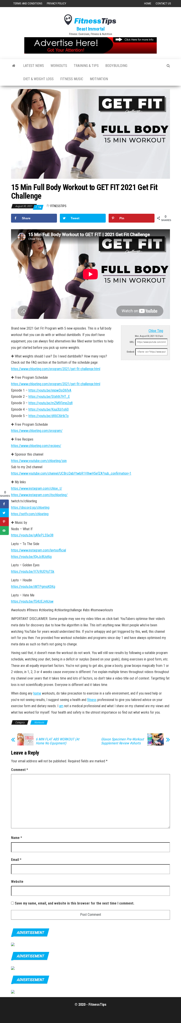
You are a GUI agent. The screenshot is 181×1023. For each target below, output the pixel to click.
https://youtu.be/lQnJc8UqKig (31, 557)
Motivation (99, 79)
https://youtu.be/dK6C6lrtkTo (48, 416)
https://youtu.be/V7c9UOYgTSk (32, 571)
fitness (91, 700)
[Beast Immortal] (14, 65)
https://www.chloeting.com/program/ (36, 431)
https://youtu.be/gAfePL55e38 (32, 535)
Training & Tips (86, 66)
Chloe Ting (156, 331)
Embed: (131, 351)
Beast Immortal (91, 29)
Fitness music (71, 79)
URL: (132, 342)
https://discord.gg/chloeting (30, 507)
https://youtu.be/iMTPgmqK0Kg (33, 586)
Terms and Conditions (27, 3)
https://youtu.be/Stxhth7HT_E (49, 396)
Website (17, 881)
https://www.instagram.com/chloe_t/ (36, 488)
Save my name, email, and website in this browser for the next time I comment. (74, 903)
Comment (19, 770)
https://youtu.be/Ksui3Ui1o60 (48, 409)
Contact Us (163, 3)
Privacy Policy (56, 3)
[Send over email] (4, 530)
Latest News (33, 66)
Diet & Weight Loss (38, 79)
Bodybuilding (116, 66)
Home (147, 3)
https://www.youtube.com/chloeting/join (39, 461)
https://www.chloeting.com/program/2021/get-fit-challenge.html (55, 369)
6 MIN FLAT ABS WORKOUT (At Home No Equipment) (57, 741)
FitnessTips (58, 206)
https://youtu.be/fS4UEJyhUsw (32, 601)
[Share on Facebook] (4, 504)
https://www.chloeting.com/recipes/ (36, 446)
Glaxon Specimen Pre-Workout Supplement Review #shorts (122, 741)
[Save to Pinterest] (4, 521)
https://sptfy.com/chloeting (30, 514)
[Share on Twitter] (4, 513)
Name (16, 838)
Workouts (59, 66)
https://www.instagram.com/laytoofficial (38, 550)
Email (16, 860)
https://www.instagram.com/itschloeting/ (39, 495)
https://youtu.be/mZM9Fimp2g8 (50, 403)
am (61, 706)
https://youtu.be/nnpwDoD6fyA (49, 390)
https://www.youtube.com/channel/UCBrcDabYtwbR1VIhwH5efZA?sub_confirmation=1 (71, 473)
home (37, 693)
